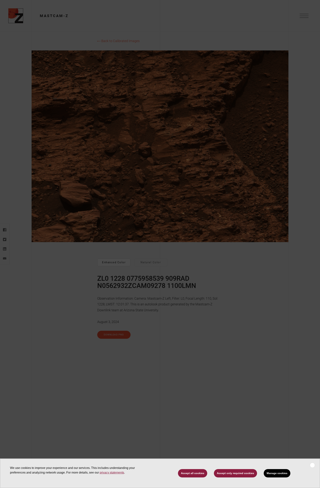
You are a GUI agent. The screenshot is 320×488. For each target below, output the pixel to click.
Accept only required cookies (235, 473)
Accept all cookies (192, 473)
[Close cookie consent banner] (312, 465)
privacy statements (112, 472)
